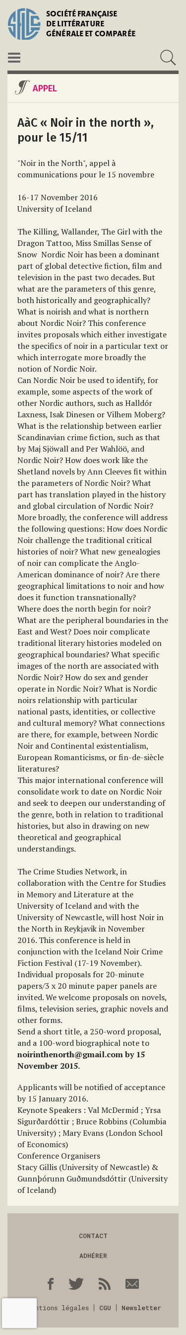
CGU (105, 1307)
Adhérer (93, 1255)
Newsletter (141, 1307)
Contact (93, 1235)
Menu (14, 58)
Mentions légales (58, 1307)
